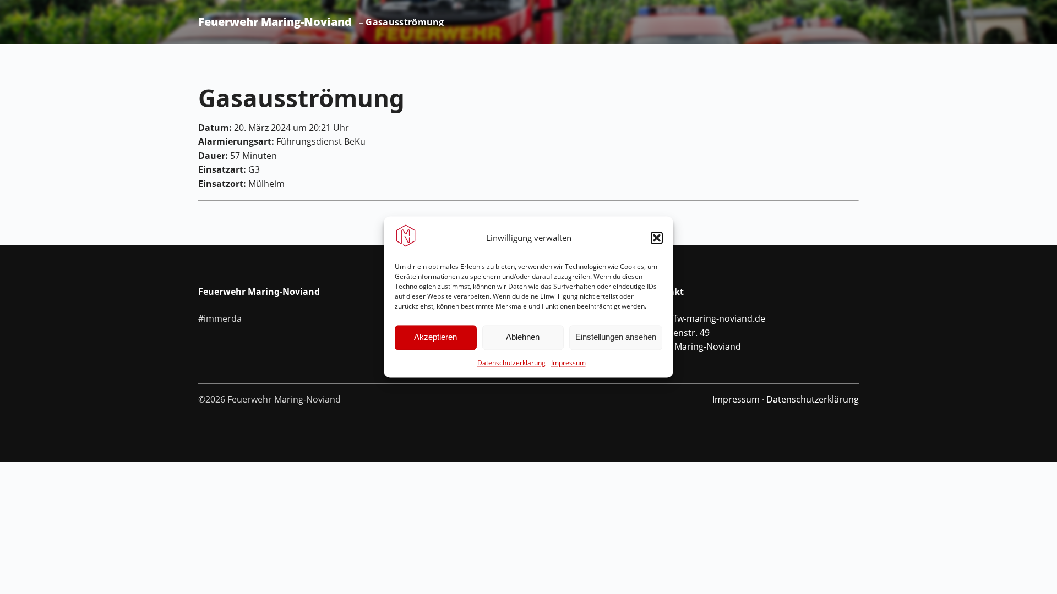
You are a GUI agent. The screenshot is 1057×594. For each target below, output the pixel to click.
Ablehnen (523, 337)
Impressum (568, 362)
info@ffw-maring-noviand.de (706, 318)
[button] (656, 237)
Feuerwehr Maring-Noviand (275, 22)
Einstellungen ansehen (615, 337)
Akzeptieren (435, 337)
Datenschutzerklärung (511, 362)
